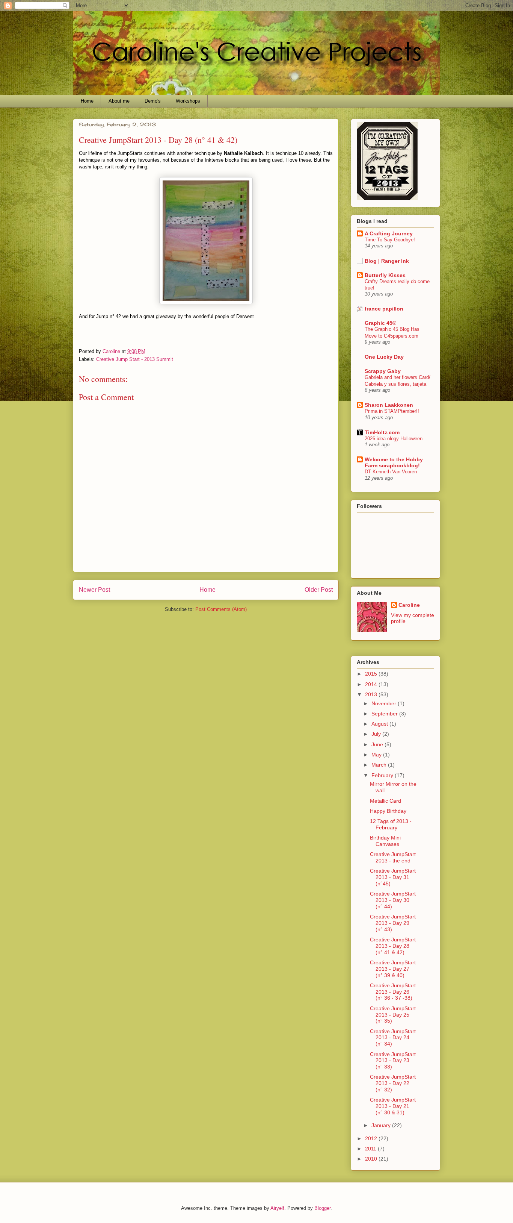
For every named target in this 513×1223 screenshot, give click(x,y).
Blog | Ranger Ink (387, 261)
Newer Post (94, 589)
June (378, 744)
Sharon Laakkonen (389, 405)
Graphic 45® (380, 323)
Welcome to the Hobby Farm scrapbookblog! (394, 462)
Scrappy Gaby (383, 371)
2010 (372, 1159)
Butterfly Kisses (385, 275)
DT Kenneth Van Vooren (391, 471)
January (381, 1125)
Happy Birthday (388, 811)
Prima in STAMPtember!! (392, 411)
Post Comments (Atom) (221, 609)
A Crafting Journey (389, 233)
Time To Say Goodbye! (390, 239)
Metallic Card (385, 801)
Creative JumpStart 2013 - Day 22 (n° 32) (393, 1083)
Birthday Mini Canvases (385, 841)
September (385, 714)
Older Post (319, 589)
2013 (372, 694)
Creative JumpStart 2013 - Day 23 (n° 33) (393, 1060)
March (379, 765)
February (383, 775)
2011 (371, 1149)
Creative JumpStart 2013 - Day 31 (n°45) (393, 877)
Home (87, 101)
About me (119, 101)
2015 (372, 674)
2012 (372, 1138)
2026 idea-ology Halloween (393, 438)
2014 (372, 684)
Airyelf (277, 1208)
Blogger (322, 1208)
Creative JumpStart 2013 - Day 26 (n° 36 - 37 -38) (393, 991)
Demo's (153, 101)
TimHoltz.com (382, 432)
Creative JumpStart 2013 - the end (393, 857)
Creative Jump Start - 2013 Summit (134, 359)
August (380, 724)
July (376, 734)
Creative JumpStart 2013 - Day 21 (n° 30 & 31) (393, 1106)
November (384, 703)
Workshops (188, 101)
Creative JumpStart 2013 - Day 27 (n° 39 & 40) (393, 968)
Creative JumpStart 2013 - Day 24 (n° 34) (393, 1037)
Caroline (409, 605)
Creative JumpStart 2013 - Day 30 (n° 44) (393, 900)
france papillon (384, 309)
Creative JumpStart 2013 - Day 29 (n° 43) (393, 923)
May (377, 755)
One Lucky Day (384, 357)
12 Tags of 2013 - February (391, 824)
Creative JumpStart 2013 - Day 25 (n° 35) (393, 1014)
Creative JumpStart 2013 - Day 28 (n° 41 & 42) (393, 946)
